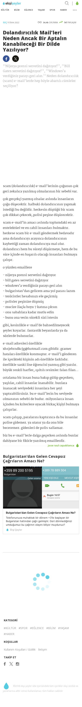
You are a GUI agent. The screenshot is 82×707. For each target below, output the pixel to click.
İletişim (42, 649)
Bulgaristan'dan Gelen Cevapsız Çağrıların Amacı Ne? (41, 512)
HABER (63, 10)
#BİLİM (50, 628)
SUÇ (5, 22)
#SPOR (23, 628)
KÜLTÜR (5, 10)
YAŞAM (41, 10)
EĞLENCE (28, 10)
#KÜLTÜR (10, 628)
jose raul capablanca (61, 445)
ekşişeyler (20, 3)
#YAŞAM (63, 628)
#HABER (9, 634)
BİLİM (16, 10)
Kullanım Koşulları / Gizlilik (19, 649)
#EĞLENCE (37, 628)
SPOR (52, 10)
